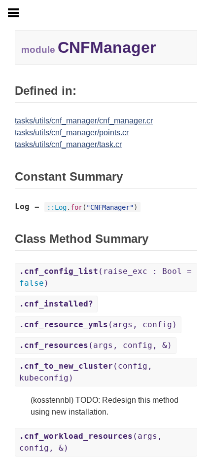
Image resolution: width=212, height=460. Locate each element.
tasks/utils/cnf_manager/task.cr (68, 144)
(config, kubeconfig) (85, 372)
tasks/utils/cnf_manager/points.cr (72, 132)
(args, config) (98, 324)
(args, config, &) (95, 345)
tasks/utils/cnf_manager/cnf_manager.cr (84, 120)
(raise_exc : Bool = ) (105, 277)
